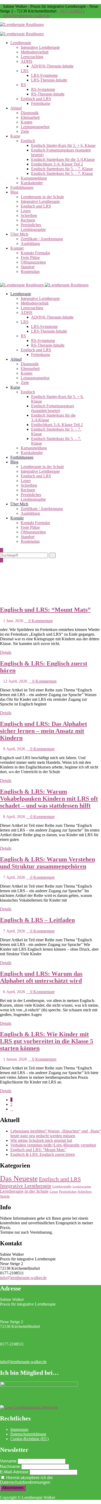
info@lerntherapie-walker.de (26, 15)
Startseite (17, 594)
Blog (14, 192)
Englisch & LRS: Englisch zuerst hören (42, 1154)
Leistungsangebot (35, 127)
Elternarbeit (30, 117)
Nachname (10, 1466)
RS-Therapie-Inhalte (47, 94)
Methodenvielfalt (34, 52)
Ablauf (16, 108)
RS (23, 85)
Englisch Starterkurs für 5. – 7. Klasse (62, 169)
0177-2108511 (73, 11)
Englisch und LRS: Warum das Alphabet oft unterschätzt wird (41, 977)
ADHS (26, 61)
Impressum (19, 1429)
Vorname (8, 1461)
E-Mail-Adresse (14, 1472)
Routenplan (30, 271)
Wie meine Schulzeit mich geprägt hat (41, 1140)
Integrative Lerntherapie (40, 47)
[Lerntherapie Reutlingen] (22, 24)
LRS (24, 70)
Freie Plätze (30, 257)
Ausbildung (30, 243)
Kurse (15, 136)
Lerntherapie (20, 42)
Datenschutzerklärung (28, 1434)
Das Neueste (19, 1178)
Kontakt (17, 248)
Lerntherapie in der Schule (42, 197)
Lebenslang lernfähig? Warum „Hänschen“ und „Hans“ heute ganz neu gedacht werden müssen (55, 1133)
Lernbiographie (33, 229)
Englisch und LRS (36, 99)
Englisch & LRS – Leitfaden (37, 920)
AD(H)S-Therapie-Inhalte (52, 66)
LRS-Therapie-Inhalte (49, 80)
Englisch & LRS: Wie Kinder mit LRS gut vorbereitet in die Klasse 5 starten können (46, 1041)
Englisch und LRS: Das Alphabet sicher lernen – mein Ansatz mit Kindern (43, 730)
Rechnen (28, 220)
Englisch (28, 141)
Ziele (25, 131)
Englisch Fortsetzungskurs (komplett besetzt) (52, 408)
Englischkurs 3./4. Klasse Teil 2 (57, 164)
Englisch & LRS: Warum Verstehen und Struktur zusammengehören (47, 863)
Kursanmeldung (34, 178)
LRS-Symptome (44, 75)
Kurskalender (32, 183)
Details (5, 652)
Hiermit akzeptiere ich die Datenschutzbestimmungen (26, 1480)
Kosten (26, 122)
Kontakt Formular (35, 253)
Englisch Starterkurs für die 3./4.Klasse (63, 159)
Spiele (5, 1196)
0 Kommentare (40, 621)
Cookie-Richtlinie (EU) (29, 1439)
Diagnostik (30, 113)
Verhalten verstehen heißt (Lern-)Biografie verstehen (53, 1145)
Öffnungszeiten (33, 262)
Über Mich (19, 234)
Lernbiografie (61, 1186)
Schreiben (29, 215)
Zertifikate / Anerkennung (42, 239)
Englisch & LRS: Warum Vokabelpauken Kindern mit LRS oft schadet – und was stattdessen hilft (49, 798)
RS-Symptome (43, 89)
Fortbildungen (21, 187)
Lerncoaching (32, 56)
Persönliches (31, 225)
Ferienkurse (40, 103)
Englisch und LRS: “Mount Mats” (45, 609)
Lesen (26, 211)
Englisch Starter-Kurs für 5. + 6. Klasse (63, 145)
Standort (27, 267)
